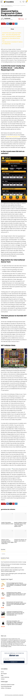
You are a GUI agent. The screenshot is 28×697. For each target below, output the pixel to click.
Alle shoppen (4, 673)
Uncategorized (8, 5)
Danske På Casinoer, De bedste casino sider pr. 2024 (20, 541)
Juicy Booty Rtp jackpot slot (13, 136)
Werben (3, 679)
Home (2, 5)
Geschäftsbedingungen (6, 686)
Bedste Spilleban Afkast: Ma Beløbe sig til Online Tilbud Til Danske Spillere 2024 (20, 524)
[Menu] (1, 2)
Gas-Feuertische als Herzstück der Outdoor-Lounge (13, 562)
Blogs (2, 675)
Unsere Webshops (5, 677)
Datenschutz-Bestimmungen (7, 684)
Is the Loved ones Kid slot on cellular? (11, 36)
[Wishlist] (23, 2)
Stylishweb (7, 18)
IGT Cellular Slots (6, 43)
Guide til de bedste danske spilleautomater (7, 523)
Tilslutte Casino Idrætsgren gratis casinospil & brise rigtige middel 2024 (7, 541)
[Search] (20, 2)
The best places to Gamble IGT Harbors (12, 42)
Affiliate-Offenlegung (6, 688)
